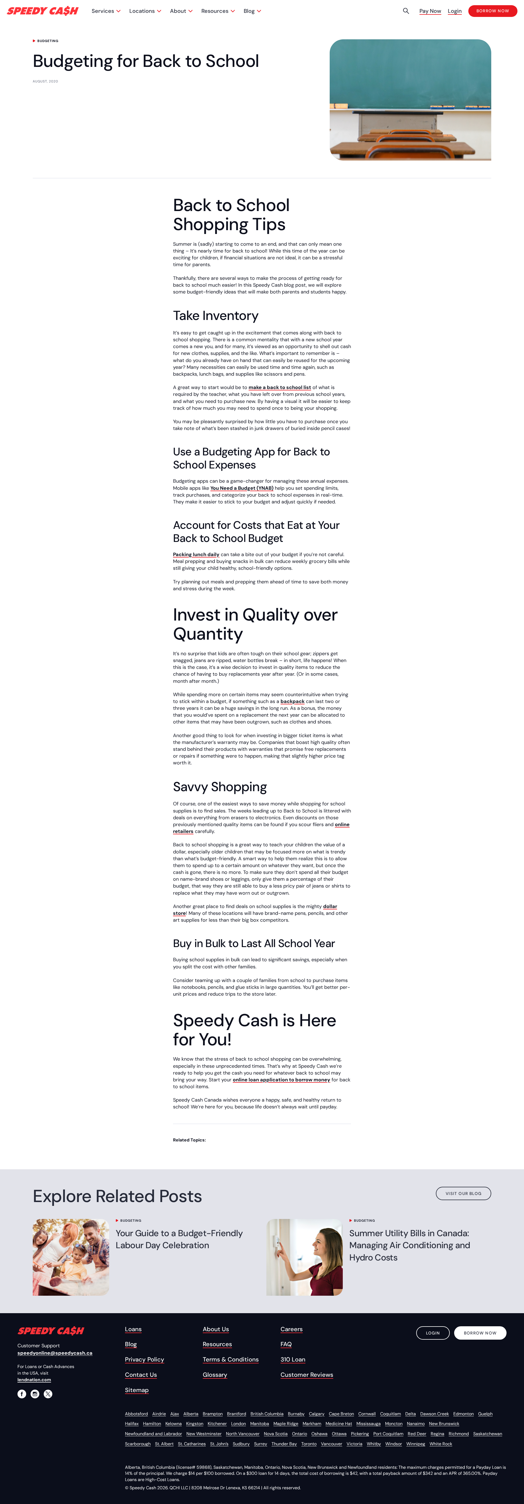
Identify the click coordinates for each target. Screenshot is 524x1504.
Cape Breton (341, 1414)
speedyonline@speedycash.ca (55, 1353)
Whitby (374, 1444)
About (178, 10)
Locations (142, 10)
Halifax (132, 1423)
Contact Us (141, 1375)
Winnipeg (415, 1444)
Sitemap (137, 1390)
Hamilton (152, 1423)
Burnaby (296, 1414)
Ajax (174, 1414)
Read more (55, 1247)
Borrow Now (480, 1333)
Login (455, 11)
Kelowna (173, 1423)
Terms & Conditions (231, 1360)
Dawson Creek (434, 1414)
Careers (292, 1329)
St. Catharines (192, 1444)
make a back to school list (280, 387)
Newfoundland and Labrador (153, 1434)
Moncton (394, 1423)
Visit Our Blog (463, 1193)
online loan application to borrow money (281, 1079)
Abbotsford (136, 1414)
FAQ (286, 1344)
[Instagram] (35, 1394)
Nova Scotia (276, 1434)
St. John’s (219, 1444)
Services (103, 10)
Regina (437, 1434)
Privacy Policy (144, 1360)
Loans (133, 1329)
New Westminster (204, 1434)
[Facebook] (21, 1394)
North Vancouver (243, 1434)
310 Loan (293, 1360)
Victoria (354, 1444)
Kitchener (217, 1423)
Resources (214, 10)
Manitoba (259, 1423)
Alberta (190, 1414)
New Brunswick (444, 1423)
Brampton (213, 1414)
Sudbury (241, 1444)
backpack (293, 701)
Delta (410, 1414)
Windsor (393, 1444)
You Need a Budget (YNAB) (241, 488)
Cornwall (367, 1414)
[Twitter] (48, 1394)
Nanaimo (416, 1423)
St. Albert (164, 1444)
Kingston (194, 1423)
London (238, 1423)
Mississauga (368, 1423)
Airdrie (159, 1414)
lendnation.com (34, 1380)
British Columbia (267, 1414)
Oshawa (319, 1434)
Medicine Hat (339, 1423)
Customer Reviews (307, 1375)
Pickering (360, 1434)
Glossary (215, 1375)
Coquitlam (390, 1414)
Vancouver (331, 1444)
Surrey (260, 1444)
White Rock (441, 1444)
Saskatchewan (487, 1434)
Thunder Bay (284, 1444)
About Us (216, 1329)
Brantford (236, 1414)
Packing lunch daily (196, 554)
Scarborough (138, 1444)
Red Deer (417, 1434)
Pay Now (430, 11)
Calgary (316, 1414)
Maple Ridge (285, 1423)
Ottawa (339, 1434)
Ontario (299, 1434)
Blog (249, 10)
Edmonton (463, 1414)
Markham (312, 1423)
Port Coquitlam (388, 1434)
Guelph (485, 1414)
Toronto (309, 1444)
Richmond (459, 1434)
